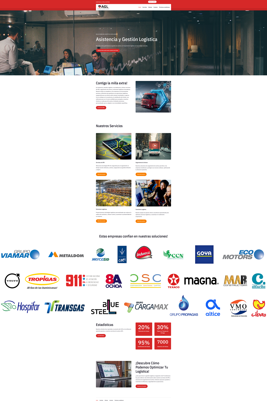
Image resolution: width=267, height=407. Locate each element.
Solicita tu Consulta (141, 386)
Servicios (145, 7)
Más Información (101, 174)
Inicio (139, 7)
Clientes (150, 7)
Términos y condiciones (164, 7)
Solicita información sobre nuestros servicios (108, 50)
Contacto (156, 7)
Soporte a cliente (152, 1)
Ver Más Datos (101, 335)
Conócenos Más (101, 107)
